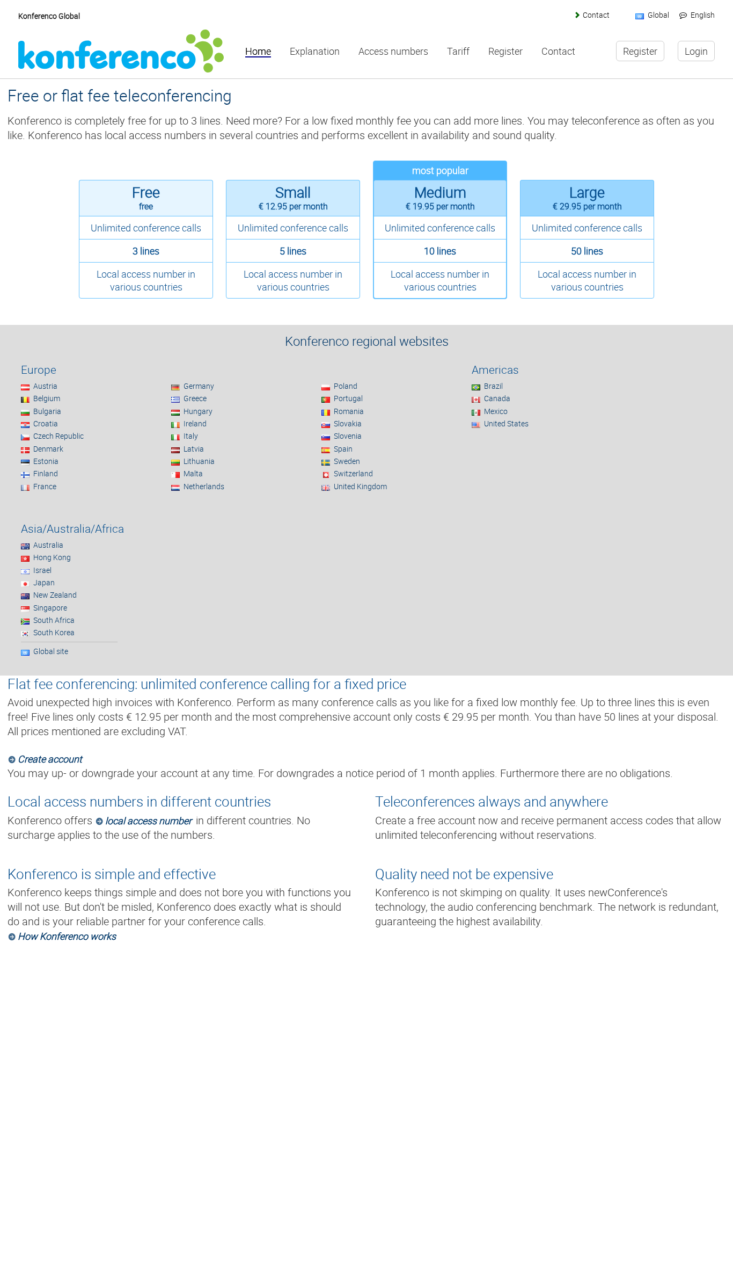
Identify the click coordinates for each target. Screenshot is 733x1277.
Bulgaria (47, 411)
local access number (148, 820)
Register (505, 51)
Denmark (48, 449)
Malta (193, 473)
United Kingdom (360, 486)
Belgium (46, 398)
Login (696, 51)
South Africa (54, 620)
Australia (48, 545)
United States (506, 423)
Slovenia (348, 436)
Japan (44, 582)
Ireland (195, 423)
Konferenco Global (49, 16)
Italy (191, 436)
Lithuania (199, 461)
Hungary (198, 411)
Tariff (458, 51)
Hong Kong (52, 557)
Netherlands (204, 486)
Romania (349, 411)
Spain (343, 449)
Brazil (493, 386)
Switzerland (353, 473)
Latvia (194, 449)
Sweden (347, 461)
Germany (199, 386)
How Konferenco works (66, 936)
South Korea (54, 632)
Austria (45, 386)
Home (258, 51)
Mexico (496, 411)
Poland (345, 386)
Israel (42, 570)
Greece (195, 398)
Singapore (50, 608)
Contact (596, 15)
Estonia (45, 461)
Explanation (315, 51)
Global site (50, 651)
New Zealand (55, 595)
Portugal (348, 398)
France (44, 486)
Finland (45, 473)
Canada (497, 398)
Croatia (45, 423)
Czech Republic (58, 436)
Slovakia (348, 423)
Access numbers (393, 51)
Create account (50, 758)
